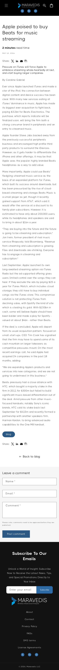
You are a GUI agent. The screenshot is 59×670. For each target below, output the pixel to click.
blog (8, 434)
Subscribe (44, 590)
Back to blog (31, 456)
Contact (29, 619)
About (29, 612)
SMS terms (29, 640)
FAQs (29, 633)
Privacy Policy (29, 626)
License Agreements (29, 647)
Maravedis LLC (33, 667)
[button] (6, 5)
